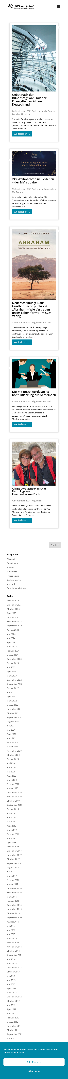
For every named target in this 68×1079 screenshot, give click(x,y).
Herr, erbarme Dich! (29, 491)
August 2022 (13, 688)
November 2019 (14, 796)
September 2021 (14, 717)
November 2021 (14, 709)
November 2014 (14, 946)
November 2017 (14, 855)
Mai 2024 (11, 638)
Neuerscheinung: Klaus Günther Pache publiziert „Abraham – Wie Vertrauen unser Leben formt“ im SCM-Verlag (32, 309)
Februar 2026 (13, 600)
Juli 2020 (11, 763)
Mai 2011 (11, 1038)
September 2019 (14, 805)
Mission (10, 567)
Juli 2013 (11, 975)
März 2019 (12, 830)
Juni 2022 (11, 692)
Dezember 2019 (14, 792)
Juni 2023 (11, 667)
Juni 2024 (11, 634)
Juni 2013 (11, 980)
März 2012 (12, 1013)
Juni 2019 (11, 817)
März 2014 (12, 963)
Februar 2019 (13, 834)
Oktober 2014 (13, 950)
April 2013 (11, 988)
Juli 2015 (11, 925)
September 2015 (14, 917)
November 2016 (14, 892)
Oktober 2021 (13, 713)
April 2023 (11, 671)
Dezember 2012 (14, 996)
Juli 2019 (11, 813)
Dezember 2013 (14, 967)
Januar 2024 (12, 654)
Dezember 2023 (14, 659)
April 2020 (11, 775)
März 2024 (12, 646)
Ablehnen (34, 1071)
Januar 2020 (12, 788)
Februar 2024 (13, 650)
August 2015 (13, 921)
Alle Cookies (34, 1062)
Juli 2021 (11, 725)
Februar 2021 (13, 742)
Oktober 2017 (13, 859)
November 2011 (14, 1026)
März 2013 (12, 992)
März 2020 (12, 780)
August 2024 (13, 630)
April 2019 (11, 825)
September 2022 (14, 684)
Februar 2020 (13, 784)
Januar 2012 (12, 1021)
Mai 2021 (11, 729)
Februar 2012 (13, 1017)
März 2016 (12, 896)
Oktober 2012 (13, 1001)
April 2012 (11, 1009)
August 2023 (13, 663)
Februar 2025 (13, 617)
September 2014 (14, 955)
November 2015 (14, 909)
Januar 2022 (12, 704)
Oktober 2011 (13, 1030)
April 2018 (11, 842)
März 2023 (12, 675)
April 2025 (11, 613)
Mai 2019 (11, 821)
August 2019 (13, 809)
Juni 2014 (11, 959)
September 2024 (14, 625)
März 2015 (12, 938)
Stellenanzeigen (14, 580)
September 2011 (14, 1034)
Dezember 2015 (14, 905)
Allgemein (38, 111)
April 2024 (11, 642)
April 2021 (11, 734)
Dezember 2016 (14, 888)
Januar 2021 (12, 746)
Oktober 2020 (13, 755)
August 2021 (13, 721)
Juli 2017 (11, 871)
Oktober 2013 (13, 971)
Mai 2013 (11, 984)
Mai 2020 (11, 771)
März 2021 (12, 738)
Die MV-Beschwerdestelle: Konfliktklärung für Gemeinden (34, 393)
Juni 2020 (11, 767)
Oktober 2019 (13, 800)
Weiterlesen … (22, 133)
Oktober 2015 (13, 913)
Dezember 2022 (14, 679)
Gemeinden (49, 188)
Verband (47, 322)
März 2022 (12, 700)
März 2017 (12, 876)
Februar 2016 (13, 900)
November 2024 (14, 621)
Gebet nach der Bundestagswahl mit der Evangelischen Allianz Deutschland (29, 99)
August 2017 (13, 867)
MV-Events (49, 111)
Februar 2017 (13, 880)
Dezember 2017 (14, 850)
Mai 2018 (11, 838)
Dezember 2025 (14, 604)
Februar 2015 (13, 942)
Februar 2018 (13, 846)
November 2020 (14, 750)
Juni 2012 (11, 1005)
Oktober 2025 (13, 609)
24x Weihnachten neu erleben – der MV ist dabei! (33, 180)
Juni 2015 (11, 930)
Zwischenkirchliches (21, 114)
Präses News (13, 575)
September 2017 (14, 863)
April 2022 (11, 696)
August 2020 (13, 759)
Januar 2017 (12, 884)
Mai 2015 (11, 934)
